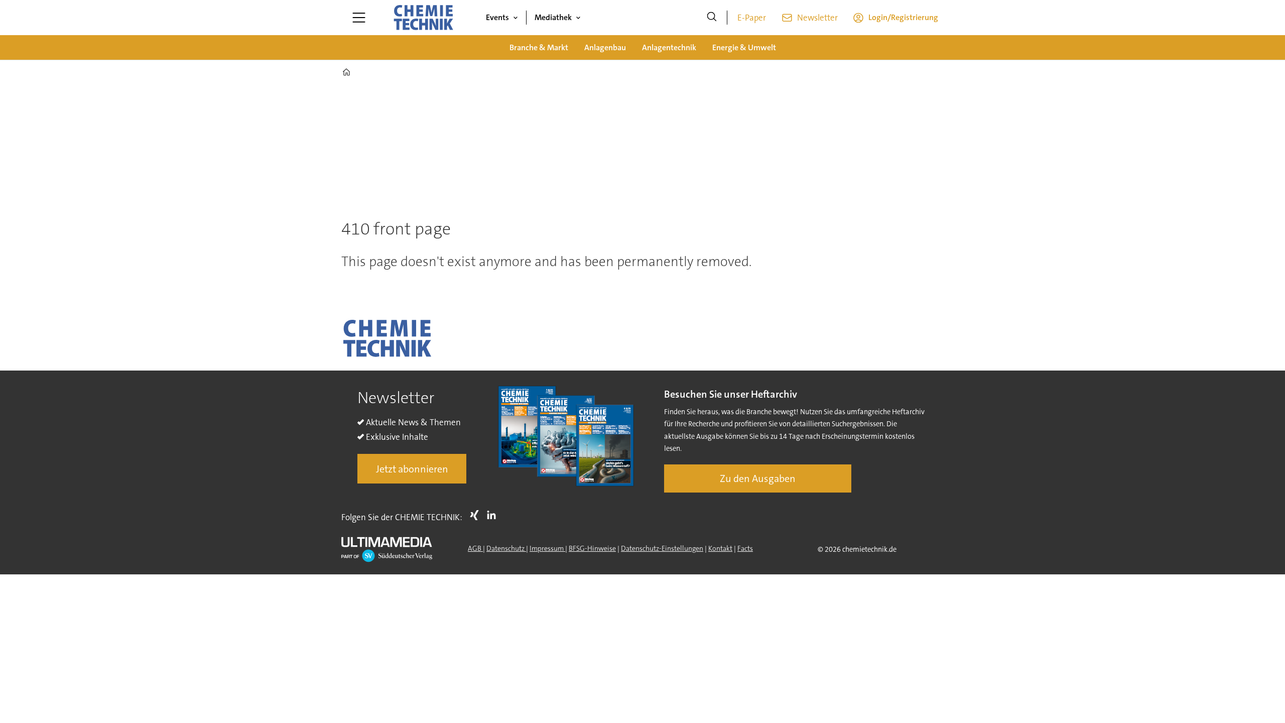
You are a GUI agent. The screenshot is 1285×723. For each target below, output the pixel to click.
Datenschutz (506, 548)
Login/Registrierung (903, 17)
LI (493, 515)
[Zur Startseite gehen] (423, 17)
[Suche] (712, 18)
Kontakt (720, 548)
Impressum (547, 548)
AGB (475, 548)
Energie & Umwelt (744, 47)
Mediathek (553, 17)
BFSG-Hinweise (592, 548)
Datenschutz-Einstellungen (662, 548)
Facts (745, 548)
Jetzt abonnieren (412, 468)
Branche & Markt (538, 47)
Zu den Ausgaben (758, 478)
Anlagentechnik (669, 47)
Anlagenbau (605, 47)
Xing (476, 515)
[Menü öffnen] (358, 17)
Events (497, 17)
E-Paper (751, 17)
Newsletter (817, 17)
